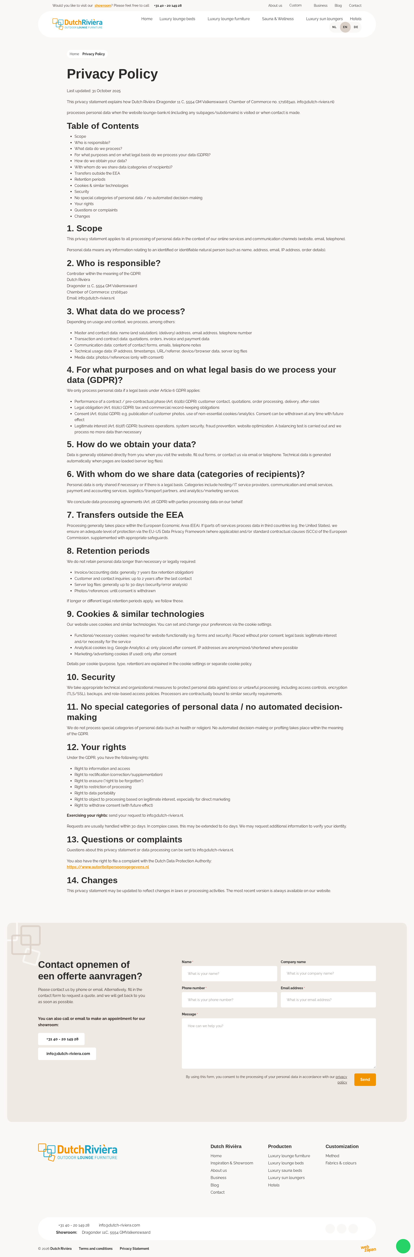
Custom (295, 5)
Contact (355, 5)
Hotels (356, 19)
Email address (293, 988)
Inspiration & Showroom (232, 1163)
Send (365, 1079)
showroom (103, 5)
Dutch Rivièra (61, 1249)
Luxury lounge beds (177, 19)
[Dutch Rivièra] (77, 24)
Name (187, 962)
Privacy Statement (134, 1249)
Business (321, 5)
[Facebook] (353, 1228)
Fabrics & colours (341, 1163)
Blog (338, 5)
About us (275, 5)
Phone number (194, 988)
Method (332, 1156)
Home (146, 19)
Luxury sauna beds (285, 1170)
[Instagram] (341, 1228)
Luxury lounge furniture (229, 19)
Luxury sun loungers (324, 19)
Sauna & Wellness (278, 19)
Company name (293, 962)
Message (190, 1014)
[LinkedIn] (330, 1228)
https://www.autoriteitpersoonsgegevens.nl (108, 867)
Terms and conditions (96, 1249)
